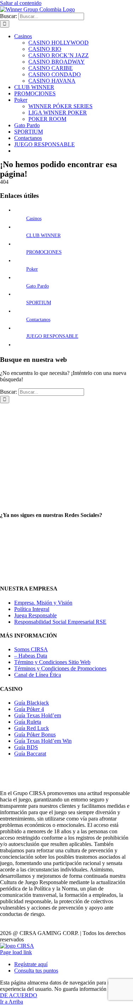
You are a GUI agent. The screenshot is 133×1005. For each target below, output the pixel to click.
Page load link (16, 952)
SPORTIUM (38, 302)
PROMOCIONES (44, 252)
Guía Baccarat (30, 754)
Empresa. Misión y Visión (43, 603)
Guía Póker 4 (29, 709)
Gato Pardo (37, 286)
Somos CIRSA (31, 649)
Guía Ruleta (27, 722)
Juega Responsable (35, 615)
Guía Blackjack (31, 703)
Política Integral (31, 609)
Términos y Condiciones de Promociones (60, 668)
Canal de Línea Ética (37, 675)
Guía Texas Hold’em (37, 715)
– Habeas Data (30, 656)
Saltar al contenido (20, 3)
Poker (32, 269)
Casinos (33, 218)
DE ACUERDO (18, 995)
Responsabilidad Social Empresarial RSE (60, 622)
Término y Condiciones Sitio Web (52, 662)
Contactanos (38, 319)
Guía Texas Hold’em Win (43, 741)
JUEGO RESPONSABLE (52, 336)
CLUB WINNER (43, 235)
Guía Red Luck (31, 728)
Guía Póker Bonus (35, 734)
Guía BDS (26, 747)
